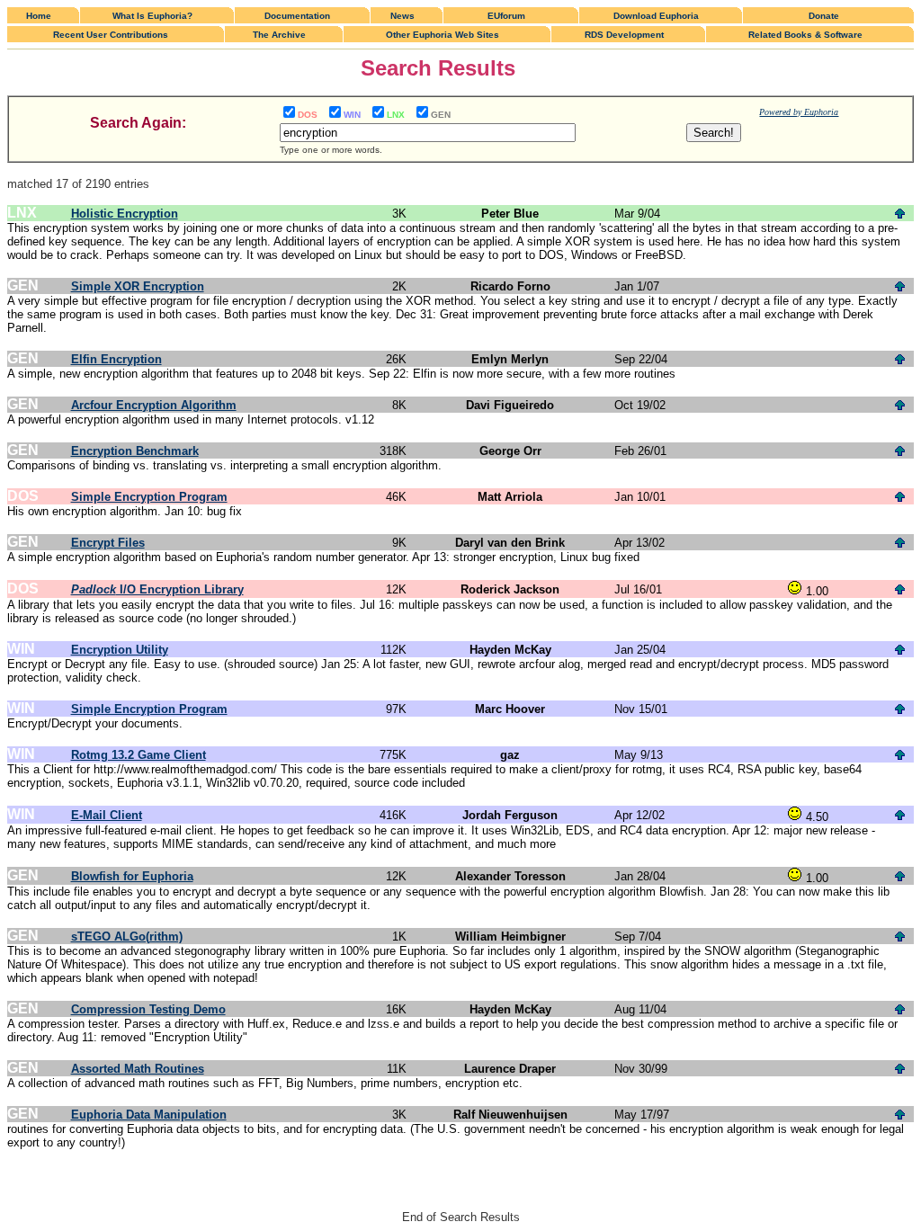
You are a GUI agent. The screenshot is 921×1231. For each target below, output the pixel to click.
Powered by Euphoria (798, 112)
